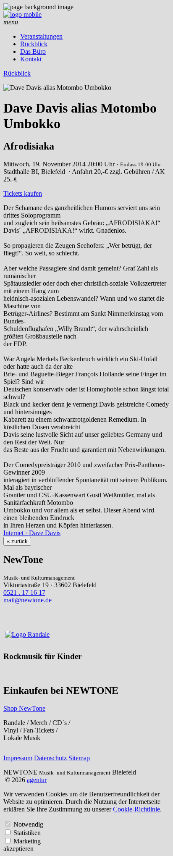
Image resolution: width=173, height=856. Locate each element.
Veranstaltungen (41, 36)
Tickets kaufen (22, 193)
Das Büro (33, 51)
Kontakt (31, 59)
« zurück (17, 541)
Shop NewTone (24, 708)
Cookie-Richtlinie (136, 809)
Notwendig (28, 824)
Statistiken (27, 832)
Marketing (27, 841)
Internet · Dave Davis (31, 532)
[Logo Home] (22, 14)
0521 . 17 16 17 (24, 592)
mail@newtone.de (27, 600)
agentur (37, 779)
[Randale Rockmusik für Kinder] (27, 634)
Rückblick (33, 43)
